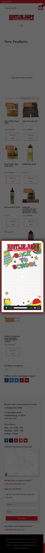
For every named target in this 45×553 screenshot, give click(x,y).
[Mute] (35, 308)
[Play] (6, 308)
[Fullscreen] (38, 308)
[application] (22, 276)
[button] (22, 276)
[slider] (21, 307)
